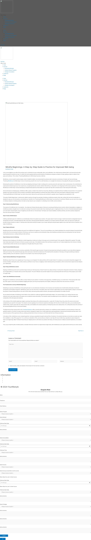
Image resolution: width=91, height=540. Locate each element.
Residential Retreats (9, 20)
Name (1, 395)
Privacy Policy (6, 377)
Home (4, 16)
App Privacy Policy (7, 378)
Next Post (81, 330)
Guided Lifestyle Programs (10, 22)
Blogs (4, 27)
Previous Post (10, 330)
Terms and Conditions (8, 382)
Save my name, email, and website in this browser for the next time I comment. (27, 365)
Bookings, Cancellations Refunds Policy (12, 380)
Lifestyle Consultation (9, 23)
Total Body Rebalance (27, 309)
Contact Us (5, 25)
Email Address (3, 406)
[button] (45, 15)
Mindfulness (10, 180)
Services (5, 18)
